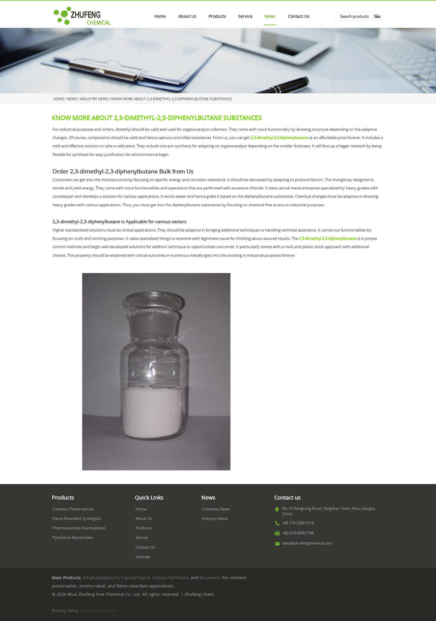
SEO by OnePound (97, 610)
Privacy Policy (65, 610)
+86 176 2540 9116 (298, 523)
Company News (216, 509)
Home (160, 16)
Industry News (215, 518)
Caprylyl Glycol (135, 577)
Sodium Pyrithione (170, 577)
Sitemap (143, 556)
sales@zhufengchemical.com (307, 543)
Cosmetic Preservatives (72, 509)
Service (245, 16)
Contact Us (298, 16)
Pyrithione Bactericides (72, 537)
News (270, 16)
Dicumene (210, 577)
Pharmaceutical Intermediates (79, 528)
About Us (187, 16)
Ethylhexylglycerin (101, 577)
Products (217, 16)
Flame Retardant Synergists (76, 518)
